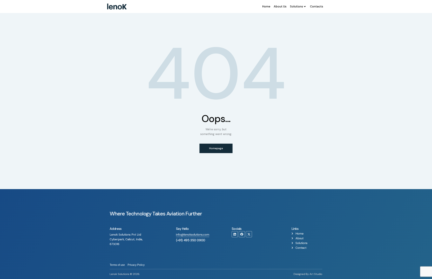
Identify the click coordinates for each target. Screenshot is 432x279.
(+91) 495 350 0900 (190, 240)
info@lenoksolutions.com (192, 234)
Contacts (316, 6)
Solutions (296, 6)
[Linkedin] (235, 234)
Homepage (216, 148)
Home (266, 6)
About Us (280, 6)
